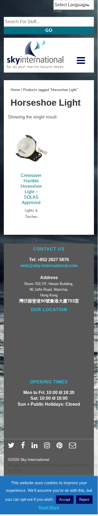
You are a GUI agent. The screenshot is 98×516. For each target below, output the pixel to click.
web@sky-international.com (49, 265)
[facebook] (24, 447)
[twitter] (12, 447)
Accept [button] (64, 500)
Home (15, 90)
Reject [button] (84, 500)
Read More (49, 507)
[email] (73, 447)
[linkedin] (35, 447)
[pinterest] (60, 447)
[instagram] (48, 447)
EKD (18, 471)
